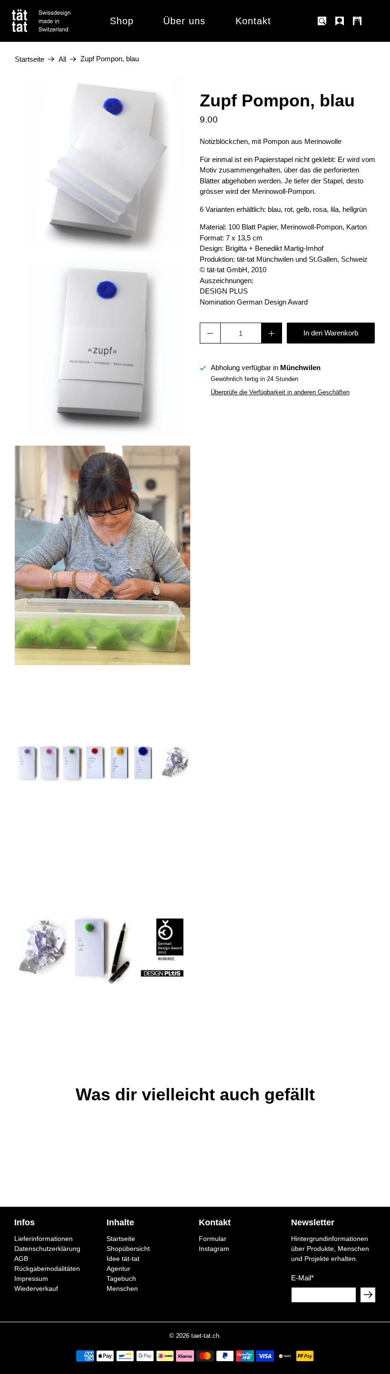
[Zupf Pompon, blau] (103, 163)
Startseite (29, 59)
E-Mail (302, 1278)
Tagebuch (121, 1278)
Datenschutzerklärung (47, 1248)
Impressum (31, 1278)
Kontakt (253, 21)
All (62, 59)
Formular (212, 1238)
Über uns (184, 21)
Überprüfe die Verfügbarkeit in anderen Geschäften (280, 392)
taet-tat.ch (205, 1336)
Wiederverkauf (36, 1288)
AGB (21, 1258)
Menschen (122, 1288)
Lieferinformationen (43, 1238)
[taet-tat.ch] (62, 20)
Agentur (118, 1268)
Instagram (214, 1248)
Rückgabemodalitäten (47, 1268)
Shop (122, 21)
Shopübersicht (128, 1248)
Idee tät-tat (123, 1258)
